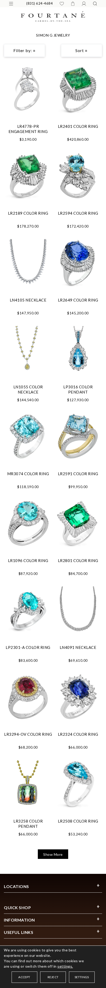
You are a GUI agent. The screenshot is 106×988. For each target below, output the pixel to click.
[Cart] (73, 4)
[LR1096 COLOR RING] (28, 524)
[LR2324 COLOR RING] (78, 697)
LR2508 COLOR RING (78, 821)
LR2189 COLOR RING (28, 213)
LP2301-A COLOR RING (28, 647)
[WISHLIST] (62, 4)
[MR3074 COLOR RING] (28, 437)
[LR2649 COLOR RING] (78, 263)
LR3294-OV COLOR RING (28, 734)
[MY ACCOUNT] (84, 4)
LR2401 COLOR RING (78, 126)
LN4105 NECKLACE (28, 300)
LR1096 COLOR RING (28, 560)
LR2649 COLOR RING (78, 300)
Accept (24, 977)
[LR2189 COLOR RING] (28, 176)
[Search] (95, 4)
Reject (53, 977)
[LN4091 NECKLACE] (78, 610)
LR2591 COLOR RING (78, 473)
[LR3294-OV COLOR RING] (28, 697)
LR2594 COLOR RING (78, 213)
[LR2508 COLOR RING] (78, 784)
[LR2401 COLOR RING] (78, 89)
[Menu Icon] (11, 4)
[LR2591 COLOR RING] (78, 437)
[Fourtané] (53, 15)
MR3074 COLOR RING (28, 473)
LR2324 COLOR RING (78, 734)
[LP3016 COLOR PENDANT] (78, 350)
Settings (82, 977)
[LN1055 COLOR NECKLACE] (28, 350)
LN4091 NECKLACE (78, 647)
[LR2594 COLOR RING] (78, 176)
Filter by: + (24, 50)
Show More (53, 854)
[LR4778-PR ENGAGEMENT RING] (28, 89)
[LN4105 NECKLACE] (28, 263)
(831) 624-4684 (39, 3)
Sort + (81, 50)
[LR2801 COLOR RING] (78, 524)
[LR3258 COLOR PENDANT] (28, 784)
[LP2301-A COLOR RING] (28, 610)
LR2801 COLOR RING (78, 560)
